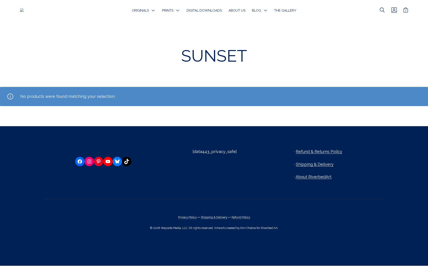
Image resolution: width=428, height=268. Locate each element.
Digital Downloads (204, 10)
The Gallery (285, 10)
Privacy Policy (187, 217)
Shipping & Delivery (314, 164)
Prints (167, 10)
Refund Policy (241, 217)
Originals (140, 10)
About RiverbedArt (313, 176)
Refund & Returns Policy (319, 151)
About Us (236, 10)
